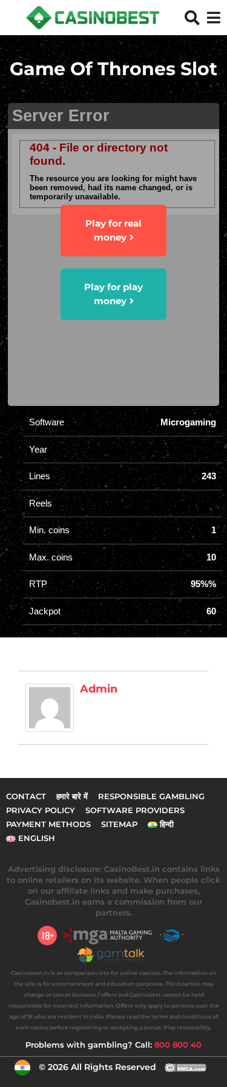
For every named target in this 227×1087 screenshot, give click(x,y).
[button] (192, 17)
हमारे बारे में (72, 796)
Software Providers (135, 810)
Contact (26, 796)
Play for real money (113, 230)
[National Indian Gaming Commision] (174, 935)
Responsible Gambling (151, 796)
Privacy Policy (40, 810)
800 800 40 (178, 1044)
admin (98, 689)
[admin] (49, 707)
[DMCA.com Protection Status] (186, 1067)
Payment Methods (48, 824)
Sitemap (119, 824)
